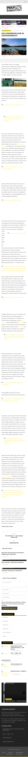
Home (3, 26)
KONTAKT (10, 752)
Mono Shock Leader (7, 476)
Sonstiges (5, 624)
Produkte (5, 621)
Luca (22, 30)
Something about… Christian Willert (13, 701)
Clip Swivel (21, 326)
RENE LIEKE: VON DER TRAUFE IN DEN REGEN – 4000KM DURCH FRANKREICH (13, 553)
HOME (3, 752)
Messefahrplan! (6, 660)
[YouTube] (15, 1)
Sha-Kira (21, 322)
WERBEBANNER (19, 752)
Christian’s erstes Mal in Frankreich (12, 570)
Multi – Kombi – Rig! (16, 653)
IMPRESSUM (19, 754)
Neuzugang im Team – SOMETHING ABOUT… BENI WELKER (17, 647)
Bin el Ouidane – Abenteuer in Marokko (13, 562)
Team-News (5, 628)
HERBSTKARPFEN (14, 542)
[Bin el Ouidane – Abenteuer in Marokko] (14, 560)
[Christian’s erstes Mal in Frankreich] (14, 568)
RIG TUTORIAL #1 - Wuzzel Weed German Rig (14, 536)
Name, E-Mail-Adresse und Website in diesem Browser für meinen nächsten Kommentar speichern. (14, 603)
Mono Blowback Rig (16, 664)
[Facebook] (11, 1)
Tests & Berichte (10, 26)
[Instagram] (18, 1)
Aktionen (5, 617)
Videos (4, 636)
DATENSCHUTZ (9, 754)
